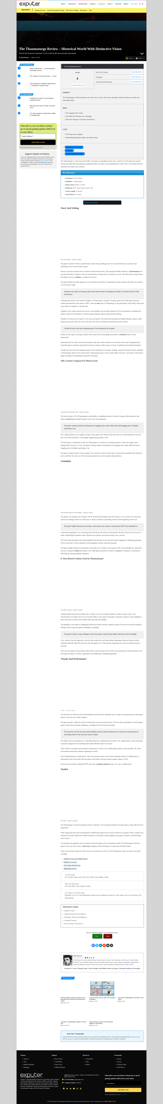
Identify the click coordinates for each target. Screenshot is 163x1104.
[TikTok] (81, 1089)
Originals (72, 4)
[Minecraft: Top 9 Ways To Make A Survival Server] (23, 108)
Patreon (88, 1065)
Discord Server (69, 1039)
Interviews (83, 4)
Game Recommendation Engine (55, 10)
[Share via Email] (108, 945)
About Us (26, 1059)
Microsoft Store (74, 147)
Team (24, 1062)
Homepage (26, 1068)
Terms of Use (58, 1065)
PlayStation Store (74, 154)
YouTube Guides (121, 1065)
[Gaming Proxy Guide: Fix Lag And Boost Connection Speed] (23, 100)
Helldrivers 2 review (70, 862)
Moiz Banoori (24, 57)
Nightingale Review (70, 868)
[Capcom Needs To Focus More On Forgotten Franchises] (102, 988)
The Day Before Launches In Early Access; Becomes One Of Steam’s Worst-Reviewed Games (73, 999)
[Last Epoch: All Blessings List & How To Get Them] (131, 988)
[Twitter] (97, 945)
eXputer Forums (135, 1037)
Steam (69, 151)
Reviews (101, 4)
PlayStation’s (83, 10)
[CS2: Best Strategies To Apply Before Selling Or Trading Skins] (23, 115)
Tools (109, 4)
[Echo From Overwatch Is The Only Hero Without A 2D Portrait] (102, 1012)
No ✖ (107, 936)
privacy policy (39, 147)
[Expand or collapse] (119, 202)
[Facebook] (93, 945)
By (20, 57)
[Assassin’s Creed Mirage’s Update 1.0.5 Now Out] (74, 1012)
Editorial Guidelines (28, 1065)
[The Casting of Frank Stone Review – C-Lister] (23, 78)
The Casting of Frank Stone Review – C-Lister (43, 76)
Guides (92, 4)
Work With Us (121, 1068)
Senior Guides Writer (78, 957)
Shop (87, 1062)
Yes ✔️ (97, 936)
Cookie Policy (58, 1062)
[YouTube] (74, 1089)
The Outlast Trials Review (72, 865)
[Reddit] (104, 945)
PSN (132, 964)
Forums (118, 4)
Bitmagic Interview (40, 10)
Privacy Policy (58, 1059)
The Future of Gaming (72, 10)
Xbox (90, 10)
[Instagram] (77, 1089)
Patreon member (44, 161)
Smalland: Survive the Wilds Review (76, 859)
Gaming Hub (89, 1059)
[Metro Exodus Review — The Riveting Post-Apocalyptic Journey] (23, 71)
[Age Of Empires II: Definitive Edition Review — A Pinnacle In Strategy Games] (23, 86)
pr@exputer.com (78, 1080)
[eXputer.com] (29, 4)
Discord (119, 1062)
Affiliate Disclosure (60, 1068)
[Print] (111, 945)
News (63, 4)
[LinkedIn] (100, 945)
